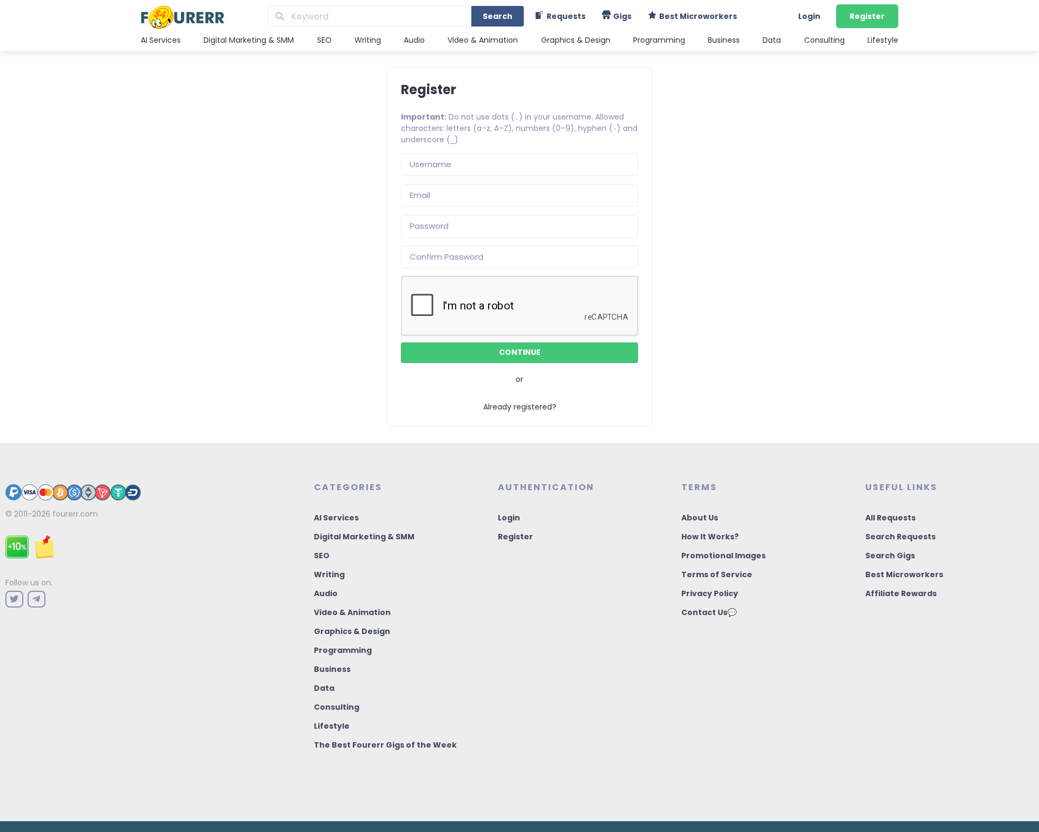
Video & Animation (483, 40)
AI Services (161, 40)
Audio (414, 40)
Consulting (824, 40)
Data (771, 40)
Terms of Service (716, 574)
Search (497, 16)
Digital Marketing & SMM (248, 40)
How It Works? (710, 536)
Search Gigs (890, 555)
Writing (367, 40)
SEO (324, 40)
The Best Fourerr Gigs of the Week (385, 744)
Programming (659, 40)
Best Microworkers (904, 574)
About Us (699, 517)
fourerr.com (75, 514)
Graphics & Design (575, 40)
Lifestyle (882, 40)
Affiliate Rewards (901, 593)
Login (809, 16)
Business (724, 40)
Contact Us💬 (708, 612)
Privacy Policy (709, 593)
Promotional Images (723, 555)
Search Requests (900, 536)
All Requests (890, 517)
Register (867, 16)
